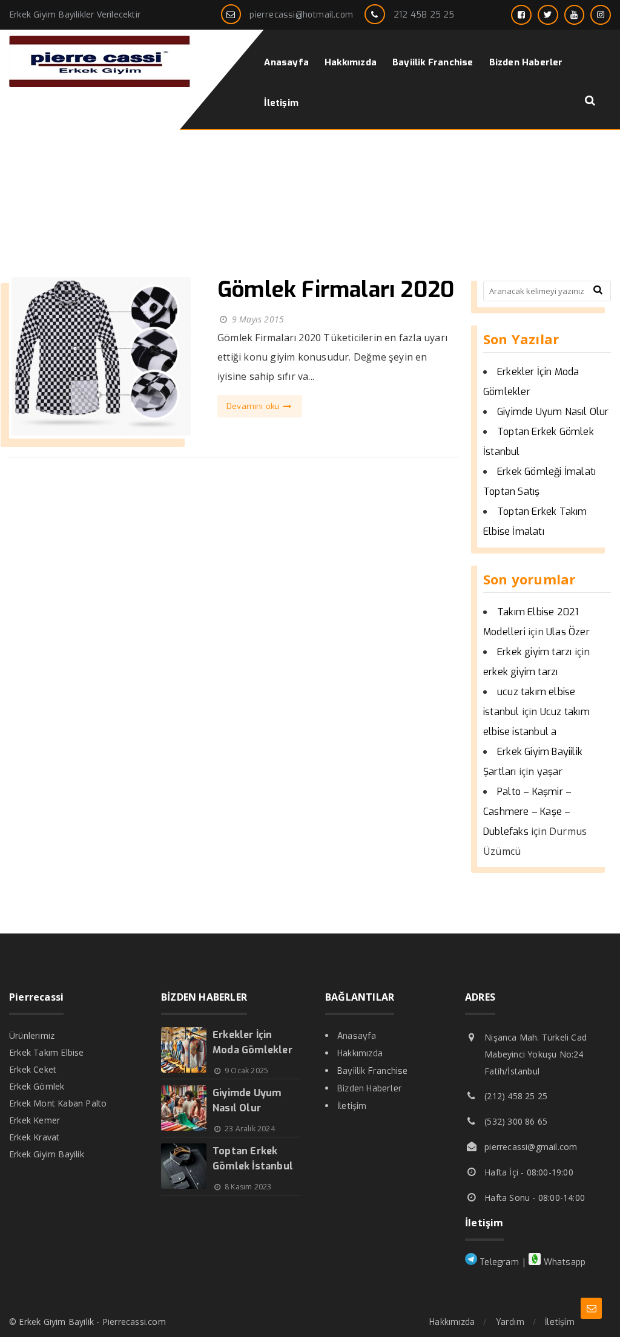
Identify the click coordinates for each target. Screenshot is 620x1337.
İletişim (352, 1106)
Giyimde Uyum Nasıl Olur (553, 411)
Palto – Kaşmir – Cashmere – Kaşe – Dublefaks (527, 811)
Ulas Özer (568, 632)
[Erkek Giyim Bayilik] (100, 83)
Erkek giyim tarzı (534, 652)
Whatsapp (563, 1262)
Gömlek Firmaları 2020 (335, 289)
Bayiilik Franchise (372, 1071)
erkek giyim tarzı (520, 671)
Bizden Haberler (369, 1088)
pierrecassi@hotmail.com (301, 15)
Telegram (498, 1262)
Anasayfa (357, 1036)
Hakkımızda (360, 1053)
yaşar (549, 771)
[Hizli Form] (591, 1308)
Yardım (510, 1322)
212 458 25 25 (424, 15)
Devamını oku (254, 406)
